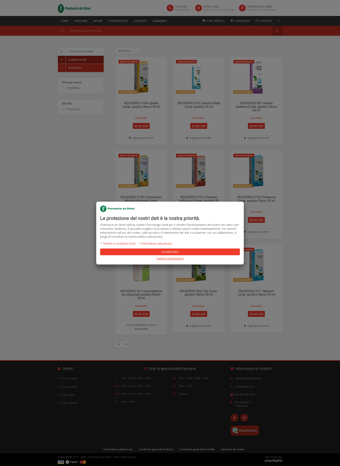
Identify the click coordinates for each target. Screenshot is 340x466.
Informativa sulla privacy (156, 243)
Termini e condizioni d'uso (119, 243)
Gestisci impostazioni (170, 258)
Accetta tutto (170, 252)
